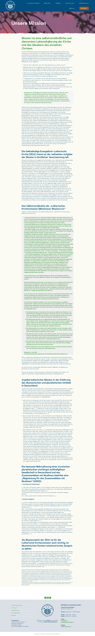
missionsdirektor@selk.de (67, 622)
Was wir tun (70, 3)
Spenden (14, 615)
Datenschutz (37, 633)
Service (71, 8)
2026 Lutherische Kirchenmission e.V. (51, 633)
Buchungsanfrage (16, 612)
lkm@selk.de (64, 620)
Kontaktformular (15, 610)
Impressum (14, 607)
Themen (57, 3)
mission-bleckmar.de (66, 626)
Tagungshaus (83, 3)
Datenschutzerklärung (17, 605)
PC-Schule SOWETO (33, 3)
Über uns (47, 3)
